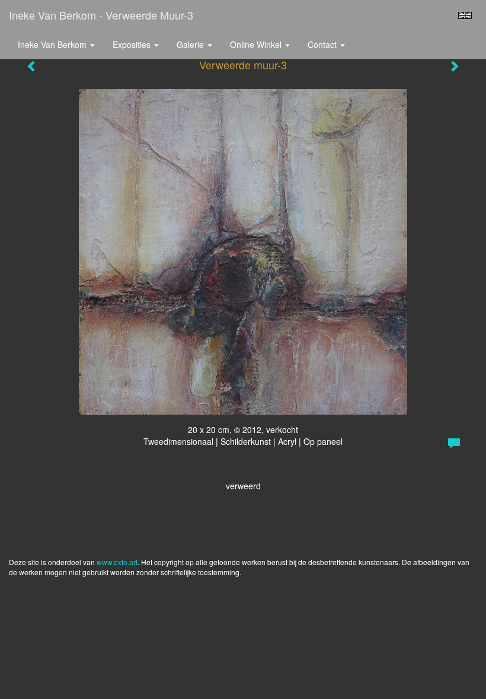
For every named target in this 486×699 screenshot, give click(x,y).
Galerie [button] (191, 44)
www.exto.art (117, 562)
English (465, 15)
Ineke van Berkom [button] (53, 44)
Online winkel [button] (257, 44)
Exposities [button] (133, 44)
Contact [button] (323, 44)
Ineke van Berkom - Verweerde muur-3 (101, 15)
